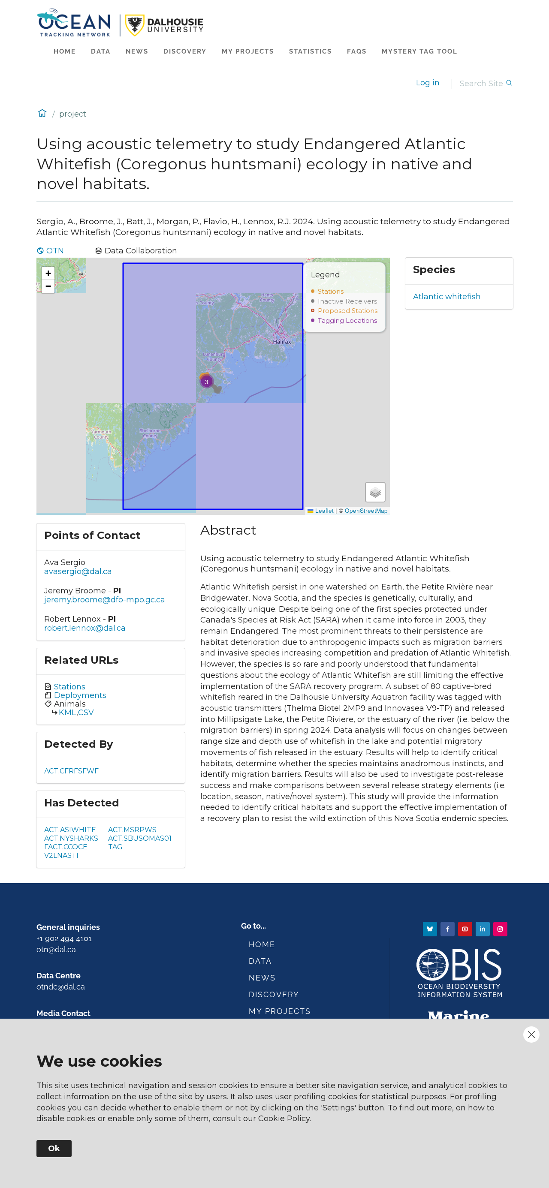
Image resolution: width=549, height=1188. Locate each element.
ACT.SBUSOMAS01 (140, 838)
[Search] (509, 84)
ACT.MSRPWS (132, 830)
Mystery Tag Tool (420, 51)
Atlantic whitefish (447, 296)
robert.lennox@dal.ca (85, 628)
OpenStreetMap (366, 510)
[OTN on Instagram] (501, 928)
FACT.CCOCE (65, 847)
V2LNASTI (61, 855)
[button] (206, 381)
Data (101, 51)
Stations (68, 687)
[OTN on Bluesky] (431, 928)
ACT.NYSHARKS (71, 838)
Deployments (79, 695)
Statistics (310, 51)
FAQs (357, 51)
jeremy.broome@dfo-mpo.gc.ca (104, 600)
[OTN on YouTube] (466, 928)
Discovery (185, 51)
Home (65, 51)
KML (67, 712)
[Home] (274, 22)
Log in (428, 82)
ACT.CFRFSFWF (71, 771)
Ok (54, 1148)
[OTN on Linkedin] (484, 928)
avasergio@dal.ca (78, 571)
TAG (115, 847)
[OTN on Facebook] (448, 928)
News (137, 51)
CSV (86, 712)
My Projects (248, 51)
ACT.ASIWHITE (70, 830)
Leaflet (324, 510)
